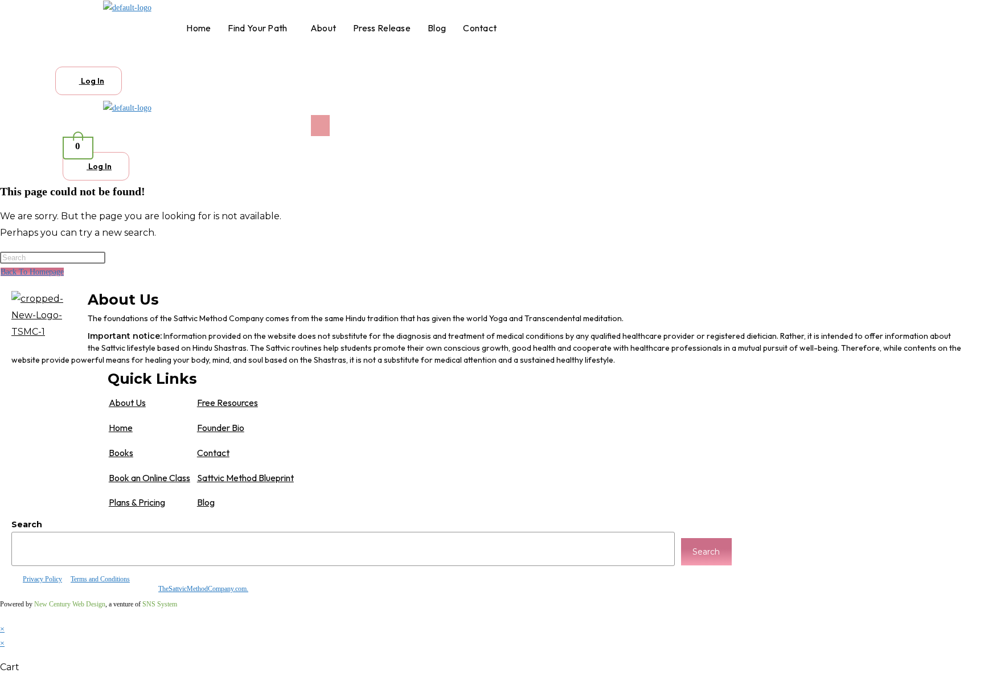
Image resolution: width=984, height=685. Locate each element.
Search (26, 524)
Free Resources (227, 402)
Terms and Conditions (100, 579)
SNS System (159, 604)
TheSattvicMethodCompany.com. (203, 589)
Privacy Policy (42, 579)
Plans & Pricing (137, 502)
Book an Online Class (149, 477)
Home (198, 28)
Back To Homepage (32, 272)
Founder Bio (220, 427)
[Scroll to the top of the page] (3, 614)
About (323, 28)
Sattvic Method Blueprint (245, 477)
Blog (437, 28)
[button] (260, 28)
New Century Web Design (69, 604)
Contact (480, 28)
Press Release (382, 28)
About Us (127, 402)
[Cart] (70, 57)
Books (121, 452)
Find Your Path (257, 28)
